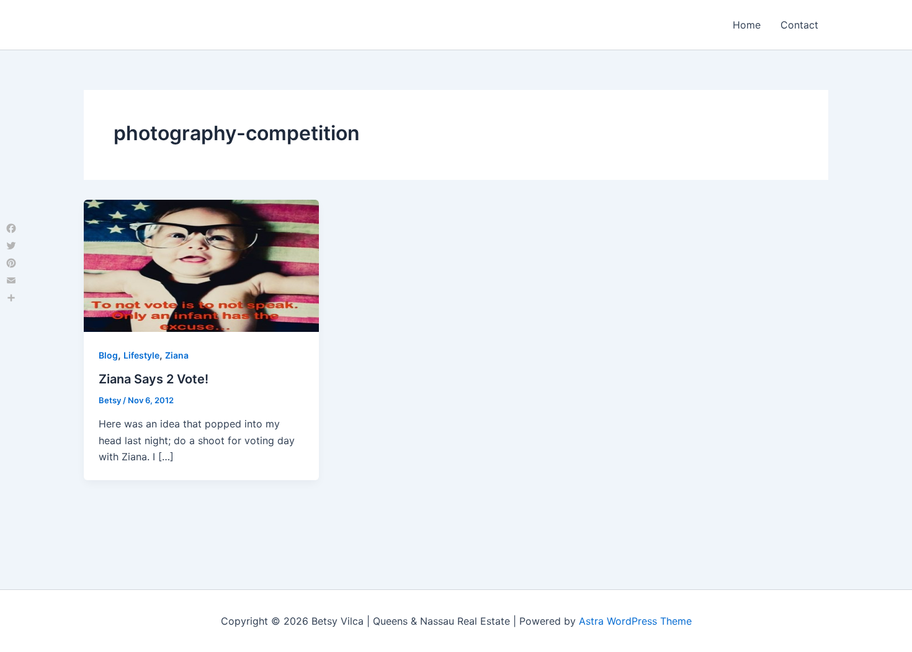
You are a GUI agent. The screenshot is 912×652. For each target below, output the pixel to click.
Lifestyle (141, 355)
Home (747, 25)
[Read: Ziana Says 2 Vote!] (201, 265)
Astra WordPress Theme (635, 621)
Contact (799, 25)
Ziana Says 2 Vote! (153, 379)
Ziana (177, 355)
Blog (108, 355)
